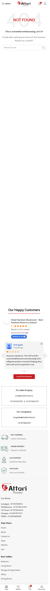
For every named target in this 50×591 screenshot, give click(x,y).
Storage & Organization (10, 570)
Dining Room (6, 579)
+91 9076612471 (32, 401)
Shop (3, 541)
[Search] (45, 3)
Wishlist (4, 545)
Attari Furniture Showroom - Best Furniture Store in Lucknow (27, 321)
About (3, 532)
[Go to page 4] (22, 371)
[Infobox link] (24, 437)
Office (3, 574)
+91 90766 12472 (20, 507)
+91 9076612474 (16, 510)
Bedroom (5, 561)
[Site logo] (24, 3)
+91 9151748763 (16, 504)
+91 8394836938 (14, 516)
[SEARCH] (43, 47)
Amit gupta (18, 345)
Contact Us (5, 536)
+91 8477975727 (15, 513)
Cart (2, 549)
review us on (17, 336)
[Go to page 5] (24, 371)
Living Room (6, 566)
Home (3, 528)
